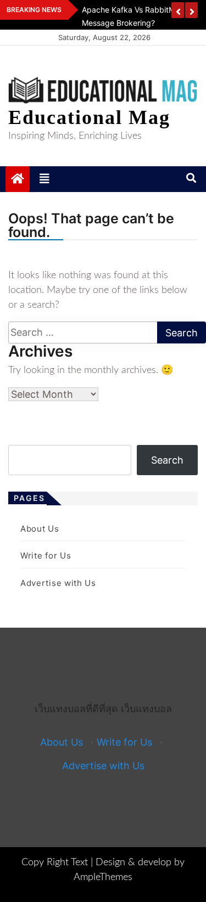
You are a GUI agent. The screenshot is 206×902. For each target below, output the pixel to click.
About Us (39, 528)
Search (167, 460)
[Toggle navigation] (44, 179)
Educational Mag (89, 117)
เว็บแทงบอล (146, 708)
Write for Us (45, 555)
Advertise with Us (58, 583)
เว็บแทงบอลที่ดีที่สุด (76, 708)
